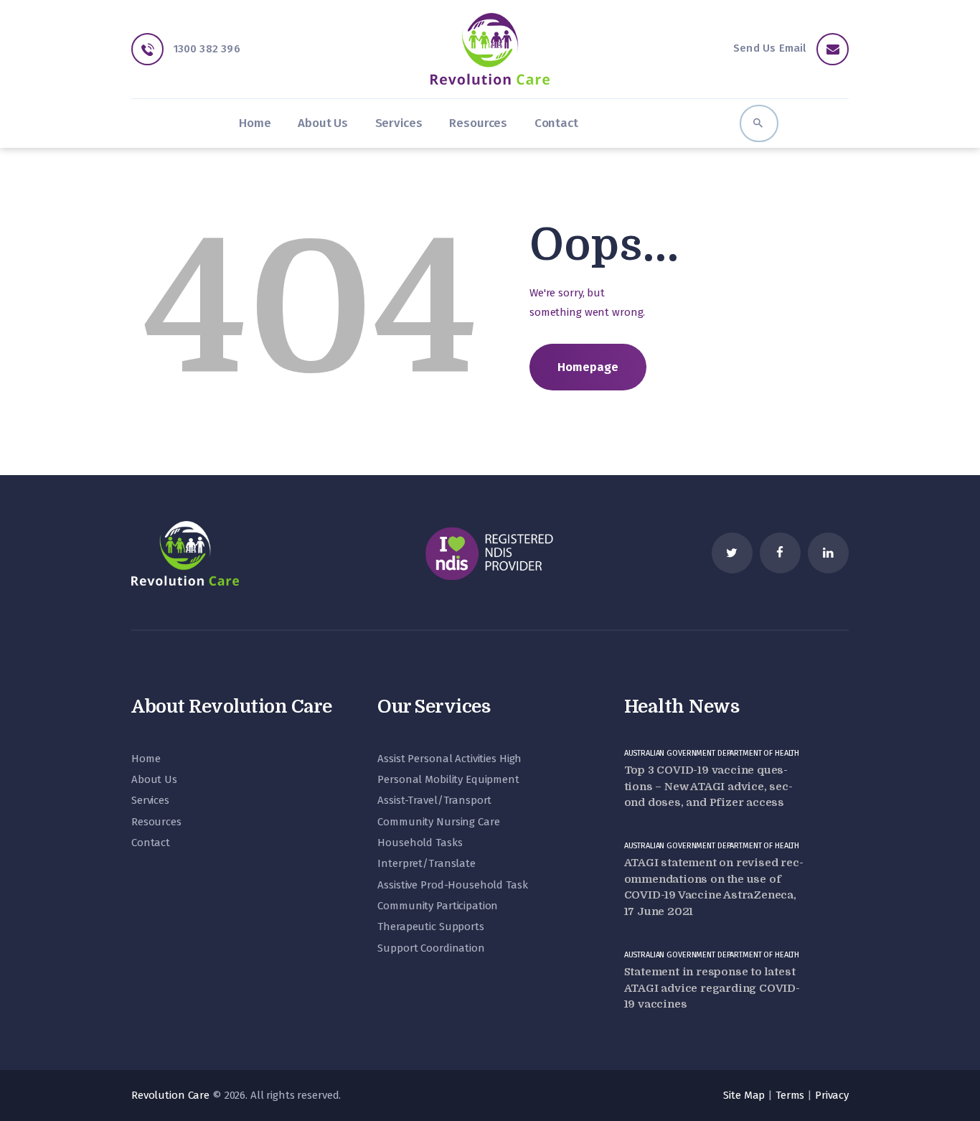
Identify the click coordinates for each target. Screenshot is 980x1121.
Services (150, 800)
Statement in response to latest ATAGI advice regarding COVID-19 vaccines (712, 987)
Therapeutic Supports (430, 926)
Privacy (832, 1095)
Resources (156, 821)
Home (145, 758)
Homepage (587, 367)
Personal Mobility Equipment (448, 779)
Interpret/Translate (426, 863)
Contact (150, 842)
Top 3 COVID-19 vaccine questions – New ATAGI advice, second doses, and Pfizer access (708, 786)
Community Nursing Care (438, 821)
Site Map (744, 1095)
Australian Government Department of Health (712, 753)
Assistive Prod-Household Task (452, 884)
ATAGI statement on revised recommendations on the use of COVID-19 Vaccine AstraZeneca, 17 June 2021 (714, 887)
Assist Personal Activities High (449, 758)
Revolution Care (170, 1095)
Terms (790, 1095)
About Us (154, 779)
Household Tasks (419, 842)
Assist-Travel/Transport (434, 800)
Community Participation (437, 905)
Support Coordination (430, 948)
